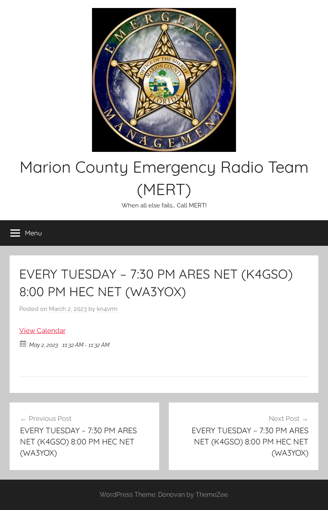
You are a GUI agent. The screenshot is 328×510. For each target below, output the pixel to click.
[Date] (23, 343)
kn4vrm (107, 309)
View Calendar (42, 331)
